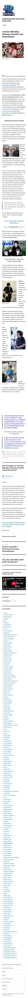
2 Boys (5, 612)
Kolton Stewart (8, 783)
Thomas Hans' (8, 909)
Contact (4, 989)
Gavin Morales (8, 723)
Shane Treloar (8, 869)
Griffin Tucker (8, 727)
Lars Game (7, 789)
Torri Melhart (7, 925)
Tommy (6, 919)
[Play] (4, 588)
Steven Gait (7, 885)
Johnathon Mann (8, 755)
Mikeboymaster (8, 809)
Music (4, 975)
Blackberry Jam (8, 655)
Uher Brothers (8, 935)
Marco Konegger (8, 805)
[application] (14, 583)
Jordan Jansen (8, 765)
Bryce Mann (7, 663)
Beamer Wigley (8, 651)
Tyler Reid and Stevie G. (10, 931)
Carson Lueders (8, 669)
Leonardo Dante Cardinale (11, 791)
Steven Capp (7, 883)
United (7, 457)
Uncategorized (8, 937)
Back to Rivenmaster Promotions (11, 964)
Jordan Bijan (7, 763)
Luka (5, 797)
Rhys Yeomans (8, 847)
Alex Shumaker (8, 631)
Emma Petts (7, 713)
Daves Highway (8, 701)
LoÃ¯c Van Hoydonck (9, 795)
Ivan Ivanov (7, 731)
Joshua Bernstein (8, 771)
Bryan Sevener (8, 661)
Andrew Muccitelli (9, 637)
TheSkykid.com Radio (11, 448)
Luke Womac (7, 799)
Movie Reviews (8, 813)
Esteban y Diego (8, 715)
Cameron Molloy (8, 667)
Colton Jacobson (8, 685)
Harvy (5, 729)
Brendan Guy (7, 657)
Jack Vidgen (7, 737)
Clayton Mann (8, 679)
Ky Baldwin (7, 787)
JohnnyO (6, 757)
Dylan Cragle (7, 709)
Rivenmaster (7, 451)
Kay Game (6, 779)
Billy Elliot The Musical (10, 653)
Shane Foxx (7, 867)
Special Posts (7, 877)
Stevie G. (6, 887)
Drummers (7, 705)
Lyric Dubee (7, 801)
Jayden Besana (8, 745)
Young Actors (7, 945)
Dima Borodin (7, 703)
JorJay (5, 767)
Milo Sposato (7, 811)
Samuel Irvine (7, 855)
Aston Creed (7, 649)
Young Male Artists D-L (10, 956)
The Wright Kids (8, 901)
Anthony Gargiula (9, 639)
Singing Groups (8, 873)
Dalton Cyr (7, 693)
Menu (4, 25)
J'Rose (5, 733)
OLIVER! (6, 829)
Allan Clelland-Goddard (10, 635)
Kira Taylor (7, 781)
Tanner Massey (8, 897)
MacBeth (6, 803)
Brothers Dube (8, 659)
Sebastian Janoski (9, 863)
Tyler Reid (6, 929)
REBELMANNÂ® (8, 843)
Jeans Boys (7, 747)
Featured (4, 453)
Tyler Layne (7, 927)
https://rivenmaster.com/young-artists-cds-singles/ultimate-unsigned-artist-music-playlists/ (14, 524)
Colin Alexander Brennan (11, 681)
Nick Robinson (8, 825)
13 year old (21, 453)
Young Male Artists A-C (10, 952)
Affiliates (6, 618)
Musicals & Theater (9, 815)
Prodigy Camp (7, 835)
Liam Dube (7, 793)
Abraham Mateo (8, 614)
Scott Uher (7, 861)
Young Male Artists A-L (12, 453)
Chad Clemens (8, 671)
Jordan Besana (8, 761)
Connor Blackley (21, 451)
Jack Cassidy (7, 735)
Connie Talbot (8, 687)
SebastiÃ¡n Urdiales (9, 865)
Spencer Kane (7, 879)
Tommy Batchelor (9, 921)
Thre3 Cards (7, 913)
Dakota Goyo (7, 691)
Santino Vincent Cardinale (11, 857)
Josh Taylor (7, 769)
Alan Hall (6, 622)
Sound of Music (8, 875)
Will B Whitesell (8, 943)
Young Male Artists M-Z (10, 958)
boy (25, 453)
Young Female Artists (10, 947)
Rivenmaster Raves (7, 968)
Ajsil (5, 620)
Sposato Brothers (8, 881)
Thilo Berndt (7, 907)
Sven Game (7, 889)
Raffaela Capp (7, 839)
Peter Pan (6, 833)
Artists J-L (7, 641)
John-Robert (7, 753)
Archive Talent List (7, 978)
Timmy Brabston (8, 915)
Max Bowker (7, 807)
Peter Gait (6, 831)
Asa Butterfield (8, 643)
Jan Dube (6, 739)
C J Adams (6, 665)
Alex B (5, 629)
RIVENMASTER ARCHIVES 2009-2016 (11, 993)
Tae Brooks (7, 891)
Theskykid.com (8, 905)
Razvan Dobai (7, 841)
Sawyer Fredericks (9, 859)
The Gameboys (8, 899)
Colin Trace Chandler (9, 683)
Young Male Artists (9, 949)
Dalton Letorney (8, 695)
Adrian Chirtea (8, 616)
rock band (22, 456)
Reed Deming (7, 845)
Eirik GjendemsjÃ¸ (9, 711)
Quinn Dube (7, 837)
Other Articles (6, 982)
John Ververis (7, 751)
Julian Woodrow (8, 777)
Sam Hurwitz (7, 849)
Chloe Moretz (7, 673)
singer (3, 457)
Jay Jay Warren (8, 743)
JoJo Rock (6, 759)
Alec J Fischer (7, 627)
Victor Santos (7, 941)
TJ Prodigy (6, 917)
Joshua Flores (7, 773)
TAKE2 (5, 893)
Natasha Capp (7, 817)
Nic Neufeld (7, 823)
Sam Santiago (7, 851)
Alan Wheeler (7, 624)
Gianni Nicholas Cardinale (11, 725)
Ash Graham (7, 645)
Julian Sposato (8, 775)
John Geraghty (8, 749)
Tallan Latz (7, 895)
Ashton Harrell (8, 647)
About (4, 971)
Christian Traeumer (9, 675)
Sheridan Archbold (9, 871)
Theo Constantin (8, 903)
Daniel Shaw (7, 699)
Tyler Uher (7, 933)
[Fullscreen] (24, 588)
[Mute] (21, 588)
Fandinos (6, 717)
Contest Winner (14, 454)
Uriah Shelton (8, 939)
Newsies (6, 821)
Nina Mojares (7, 827)
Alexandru (6, 633)
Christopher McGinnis (10, 677)
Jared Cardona (8, 741)
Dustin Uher (7, 707)
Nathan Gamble (8, 819)
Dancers (6, 697)
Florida (19, 454)
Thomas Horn (7, 911)
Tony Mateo (7, 923)
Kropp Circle (7, 785)
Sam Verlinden (8, 853)
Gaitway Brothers (8, 721)
